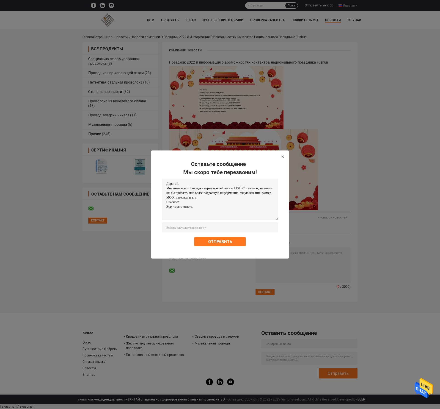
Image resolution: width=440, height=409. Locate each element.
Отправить (220, 241)
